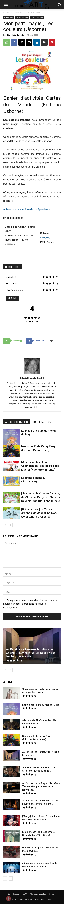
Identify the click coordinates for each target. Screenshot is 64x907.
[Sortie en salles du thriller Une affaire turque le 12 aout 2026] (11, 772)
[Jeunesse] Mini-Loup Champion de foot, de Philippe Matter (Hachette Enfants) (40, 465)
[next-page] (11, 525)
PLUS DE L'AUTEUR (41, 422)
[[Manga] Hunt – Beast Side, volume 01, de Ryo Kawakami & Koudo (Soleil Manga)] (11, 821)
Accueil (6, 12)
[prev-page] (5, 525)
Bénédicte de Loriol (15, 35)
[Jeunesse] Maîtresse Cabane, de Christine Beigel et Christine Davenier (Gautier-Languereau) (41, 497)
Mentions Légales (38, 893)
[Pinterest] (52, 42)
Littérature (18, 12)
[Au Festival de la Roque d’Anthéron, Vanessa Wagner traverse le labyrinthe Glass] (11, 788)
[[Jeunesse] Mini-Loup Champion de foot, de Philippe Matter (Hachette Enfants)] (11, 466)
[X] (21, 42)
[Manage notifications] (8, 898)
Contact (52, 893)
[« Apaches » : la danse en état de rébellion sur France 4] (11, 868)
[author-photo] (32, 373)
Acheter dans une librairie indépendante (26, 209)
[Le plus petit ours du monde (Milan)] (11, 439)
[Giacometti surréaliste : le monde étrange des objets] (11, 693)
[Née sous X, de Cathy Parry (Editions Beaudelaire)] (11, 451)
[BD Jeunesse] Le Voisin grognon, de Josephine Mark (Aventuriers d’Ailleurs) (39, 512)
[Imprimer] (44, 42)
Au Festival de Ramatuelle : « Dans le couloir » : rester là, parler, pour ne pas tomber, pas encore (30, 653)
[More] (51, 341)
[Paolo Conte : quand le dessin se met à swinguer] (11, 852)
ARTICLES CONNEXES (16, 422)
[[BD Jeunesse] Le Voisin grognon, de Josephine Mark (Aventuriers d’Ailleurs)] (11, 513)
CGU (24, 893)
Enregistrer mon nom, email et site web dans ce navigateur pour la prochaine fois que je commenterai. (30, 604)
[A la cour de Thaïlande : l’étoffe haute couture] (11, 725)
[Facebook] (14, 42)
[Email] (29, 42)
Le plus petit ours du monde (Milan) (41, 704)
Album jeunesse (33, 12)
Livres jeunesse (37, 18)
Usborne (45, 237)
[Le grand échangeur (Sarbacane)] (11, 481)
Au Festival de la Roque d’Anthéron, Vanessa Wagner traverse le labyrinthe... (41, 786)
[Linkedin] (36, 42)
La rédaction (13, 893)
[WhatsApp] (6, 42)
